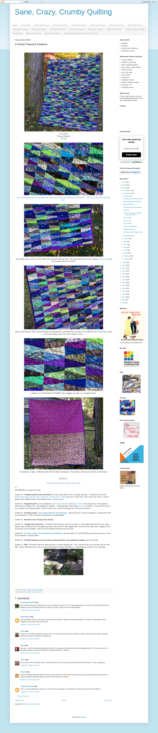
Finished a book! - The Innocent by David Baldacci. (43, 533)
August (126, 239)
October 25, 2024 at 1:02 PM (29, 639)
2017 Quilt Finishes (76, 29)
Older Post (108, 700)
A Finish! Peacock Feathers (132, 207)
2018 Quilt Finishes (58, 29)
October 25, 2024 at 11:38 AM (30, 610)
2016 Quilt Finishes (95, 29)
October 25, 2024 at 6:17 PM (29, 680)
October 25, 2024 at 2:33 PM (29, 653)
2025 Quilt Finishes (60, 25)
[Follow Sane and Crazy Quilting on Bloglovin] (130, 173)
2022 (124, 265)
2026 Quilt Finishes (41, 25)
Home (15, 25)
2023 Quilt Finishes (97, 25)
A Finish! (126, 210)
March (126, 253)
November (127, 193)
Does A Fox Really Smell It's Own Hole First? (132, 214)
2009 (124, 303)
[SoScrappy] (131, 367)
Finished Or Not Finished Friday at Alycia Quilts (64, 483)
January (126, 259)
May (125, 247)
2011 (124, 297)
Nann (22, 645)
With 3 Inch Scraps (33, 33)
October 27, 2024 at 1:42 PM (29, 692)
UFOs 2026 (25, 25)
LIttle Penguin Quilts (27, 602)
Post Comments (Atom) (31, 704)
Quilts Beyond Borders (61, 504)
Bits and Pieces (128, 204)
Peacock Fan (103, 259)
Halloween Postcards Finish (132, 199)
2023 (124, 262)
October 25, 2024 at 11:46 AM (30, 624)
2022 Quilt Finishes (116, 25)
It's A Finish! (127, 218)
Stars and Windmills (130, 226)
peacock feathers (25, 592)
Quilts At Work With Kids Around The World (80, 33)
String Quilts (17, 33)
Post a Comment (23, 696)
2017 (124, 280)
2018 (124, 277)
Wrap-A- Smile (77, 504)
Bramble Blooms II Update (132, 201)
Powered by (125, 162)
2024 (124, 188)
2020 (124, 271)
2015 (124, 285)
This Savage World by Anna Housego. (53, 513)
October (126, 196)
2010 (124, 300)
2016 (124, 282)
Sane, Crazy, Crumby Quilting (63, 12)
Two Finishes (127, 223)
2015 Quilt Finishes (114, 29)
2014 (124, 288)
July (125, 241)
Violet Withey (25, 617)
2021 (124, 268)
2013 (124, 291)
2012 (124, 294)
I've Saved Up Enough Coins (133, 232)
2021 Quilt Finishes (135, 25)
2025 (124, 185)
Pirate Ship (83, 506)
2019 (124, 274)
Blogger (83, 717)
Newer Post (19, 700)
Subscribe (131, 155)
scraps (34, 592)
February (127, 256)
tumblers (39, 592)
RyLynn (23, 672)
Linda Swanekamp (26, 686)
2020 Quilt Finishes (20, 29)
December (127, 190)
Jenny (22, 660)
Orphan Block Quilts (52, 33)
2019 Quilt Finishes (39, 29)
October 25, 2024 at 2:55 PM (29, 665)
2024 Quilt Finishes (79, 25)
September (127, 236)
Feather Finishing (129, 229)
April (125, 250)
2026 (124, 182)
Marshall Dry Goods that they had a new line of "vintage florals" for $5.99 (41, 497)
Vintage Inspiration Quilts (135, 29)
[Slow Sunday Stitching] (131, 437)
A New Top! (127, 221)
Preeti (22, 631)
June (125, 244)
